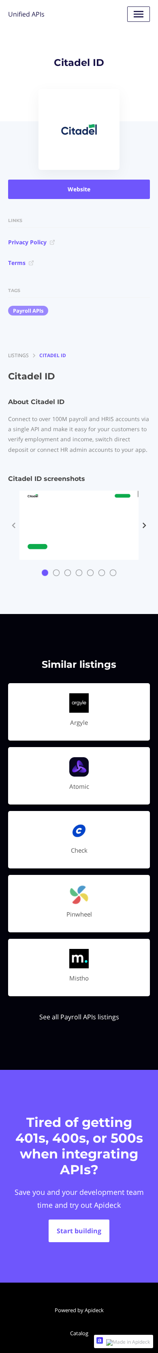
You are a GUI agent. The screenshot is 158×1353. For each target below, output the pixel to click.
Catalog (79, 1333)
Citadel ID (52, 355)
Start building (79, 1230)
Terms (17, 263)
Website (79, 189)
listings (18, 355)
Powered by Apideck (79, 1310)
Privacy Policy (27, 242)
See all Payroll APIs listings (79, 1016)
